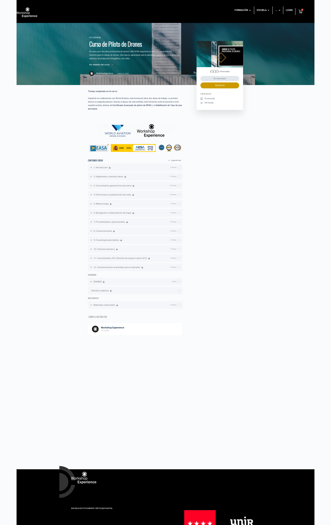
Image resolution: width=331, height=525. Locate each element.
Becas (140, 484)
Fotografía (95, 38)
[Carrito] (300, 11)
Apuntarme (220, 85)
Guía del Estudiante (146, 488)
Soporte (141, 480)
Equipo (185, 483)
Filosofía (186, 479)
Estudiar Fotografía (236, 479)
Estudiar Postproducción (238, 483)
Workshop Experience (112, 327)
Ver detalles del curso (99, 65)
